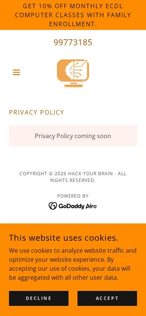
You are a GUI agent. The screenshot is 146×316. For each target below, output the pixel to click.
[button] (18, 72)
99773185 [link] (73, 42)
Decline (39, 298)
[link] (73, 72)
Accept (107, 298)
